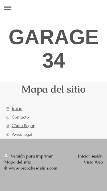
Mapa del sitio (17, 162)
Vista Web (93, 162)
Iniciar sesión (90, 156)
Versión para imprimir (31, 156)
